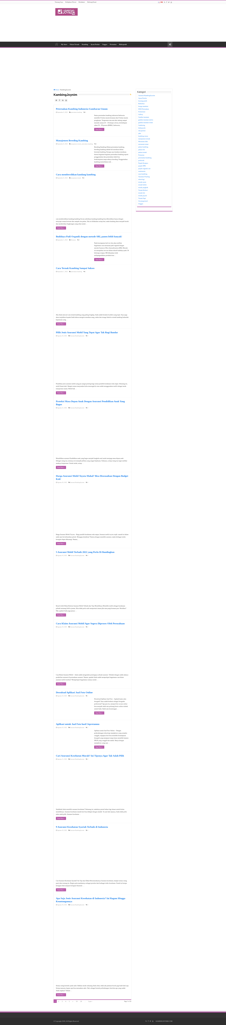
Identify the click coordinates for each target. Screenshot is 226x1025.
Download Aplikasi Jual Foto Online (74, 692)
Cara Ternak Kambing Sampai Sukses (75, 268)
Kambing (85, 44)
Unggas (104, 44)
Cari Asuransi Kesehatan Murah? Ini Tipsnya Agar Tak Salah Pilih (90, 755)
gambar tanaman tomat (145, 122)
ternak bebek (142, 185)
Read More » (99, 129)
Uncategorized (143, 201)
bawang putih (142, 101)
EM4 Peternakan (143, 109)
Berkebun (141, 103)
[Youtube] (171, 2)
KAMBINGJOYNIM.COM (164, 1021)
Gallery (140, 114)
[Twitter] (169, 2)
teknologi (141, 179)
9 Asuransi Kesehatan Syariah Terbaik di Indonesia (82, 827)
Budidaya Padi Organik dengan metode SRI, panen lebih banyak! (89, 236)
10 (77, 1001)
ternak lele (141, 193)
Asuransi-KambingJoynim (77, 335)
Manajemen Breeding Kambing (72, 140)
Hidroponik (123, 44)
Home (57, 44)
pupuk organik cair (144, 168)
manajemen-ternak (76, 144)
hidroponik (141, 128)
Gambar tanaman (143, 117)
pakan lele (141, 149)
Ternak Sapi (142, 198)
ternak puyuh (142, 195)
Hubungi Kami (91, 2)
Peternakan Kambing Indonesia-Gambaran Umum (82, 109)
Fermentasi (141, 112)
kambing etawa (143, 136)
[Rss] (164, 2)
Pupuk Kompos (143, 163)
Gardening (141, 125)
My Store (64, 44)
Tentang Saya (59, 2)
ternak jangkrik (143, 187)
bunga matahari (143, 106)
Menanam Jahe (143, 141)
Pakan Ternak (74, 44)
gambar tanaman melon (145, 120)
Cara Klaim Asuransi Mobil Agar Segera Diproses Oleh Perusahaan (90, 623)
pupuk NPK (142, 166)
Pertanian (113, 44)
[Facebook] (166, 2)
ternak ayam (142, 182)
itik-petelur (141, 131)
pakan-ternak (142, 152)
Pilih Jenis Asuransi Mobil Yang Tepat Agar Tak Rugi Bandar (87, 332)
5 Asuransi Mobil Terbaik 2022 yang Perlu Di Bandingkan (85, 552)
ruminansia (141, 171)
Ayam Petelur (95, 44)
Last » (90, 1001)
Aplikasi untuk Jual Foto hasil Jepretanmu (77, 724)
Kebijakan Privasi (70, 2)
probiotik (141, 160)
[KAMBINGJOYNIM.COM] (66, 11)
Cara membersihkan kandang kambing (76, 174)
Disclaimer (82, 2)
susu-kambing (142, 174)
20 (81, 1001)
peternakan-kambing (76, 112)
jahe (139, 133)
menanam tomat (143, 144)
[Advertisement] (128, 22)
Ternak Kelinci (143, 190)
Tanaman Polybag (144, 177)
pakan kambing (143, 147)
